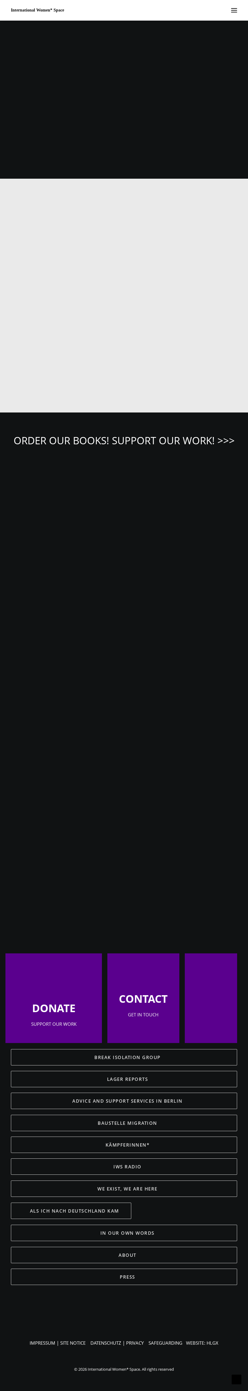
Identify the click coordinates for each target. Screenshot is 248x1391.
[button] (124, 570)
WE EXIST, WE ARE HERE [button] (127, 1189)
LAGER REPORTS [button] (127, 1079)
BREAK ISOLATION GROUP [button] (127, 1057)
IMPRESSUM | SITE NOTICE (58, 1343)
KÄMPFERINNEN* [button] (128, 1145)
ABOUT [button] (127, 1255)
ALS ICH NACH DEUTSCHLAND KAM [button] (74, 1211)
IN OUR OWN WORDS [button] (127, 1233)
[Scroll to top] (236, 1379)
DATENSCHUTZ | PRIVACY (117, 1343)
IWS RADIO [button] (127, 1167)
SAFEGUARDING (165, 1343)
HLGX (212, 1343)
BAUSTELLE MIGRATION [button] (127, 1123)
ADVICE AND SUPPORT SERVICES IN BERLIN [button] (127, 1101)
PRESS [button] (127, 1277)
